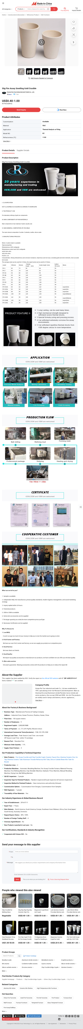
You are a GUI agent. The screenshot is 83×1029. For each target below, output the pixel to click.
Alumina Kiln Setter (9, 988)
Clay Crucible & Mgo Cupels (50, 967)
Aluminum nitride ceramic (30, 960)
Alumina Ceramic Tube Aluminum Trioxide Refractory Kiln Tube (28, 759)
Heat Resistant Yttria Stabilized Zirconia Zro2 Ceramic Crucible (9, 939)
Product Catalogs (30, 956)
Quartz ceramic (46, 964)
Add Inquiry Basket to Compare (42, 78)
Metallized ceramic (47, 960)
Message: (10, 862)
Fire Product (55, 998)
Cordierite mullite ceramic (30, 964)
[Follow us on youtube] (75, 1016)
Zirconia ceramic (27, 967)
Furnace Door (68, 998)
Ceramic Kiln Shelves (26, 988)
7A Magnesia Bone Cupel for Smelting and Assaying (41, 939)
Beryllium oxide (6, 960)
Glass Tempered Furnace (55, 1003)
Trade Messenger (34, 1016)
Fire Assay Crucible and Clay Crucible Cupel (30, 757)
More (4, 1011)
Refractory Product (33, 15)
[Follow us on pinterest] (78, 1016)
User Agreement (52, 1023)
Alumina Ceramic (66, 967)
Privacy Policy (72, 1023)
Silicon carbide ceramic (9, 967)
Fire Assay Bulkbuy (9, 1007)
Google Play (19, 1016)
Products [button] (20, 9)
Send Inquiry (21, 110)
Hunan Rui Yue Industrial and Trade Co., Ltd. (21, 92)
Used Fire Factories (26, 998)
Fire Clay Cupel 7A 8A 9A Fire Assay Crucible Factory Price (25, 939)
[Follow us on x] (69, 1016)
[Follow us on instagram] (72, 1016)
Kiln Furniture (45, 15)
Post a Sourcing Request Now (58, 879)
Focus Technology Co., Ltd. (27, 1023)
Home (4, 15)
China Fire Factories (10, 998)
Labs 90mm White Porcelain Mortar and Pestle (73, 912)
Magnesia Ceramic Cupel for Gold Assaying (56, 939)
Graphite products (67, 960)
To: (12, 857)
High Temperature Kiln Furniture (47, 988)
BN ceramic (5, 964)
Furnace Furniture (21, 1003)
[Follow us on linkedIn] (59, 1019)
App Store (7, 1016)
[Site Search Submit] (54, 9)
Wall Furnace (8, 1003)
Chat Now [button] (63, 110)
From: (11, 852)
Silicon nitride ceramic (68, 964)
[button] (3, 3)
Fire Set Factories (42, 998)
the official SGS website (50, 678)
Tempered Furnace (37, 1003)
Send (17, 879)
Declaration (63, 1023)
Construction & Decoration (16, 15)
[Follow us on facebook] (66, 1016)
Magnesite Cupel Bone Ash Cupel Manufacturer (41, 912)
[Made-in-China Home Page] (41, 3)
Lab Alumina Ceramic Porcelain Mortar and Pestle (57, 912)
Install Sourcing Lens (11, 1019)
